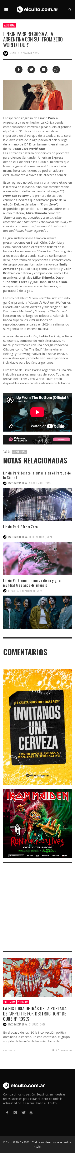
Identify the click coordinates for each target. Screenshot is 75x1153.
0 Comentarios (63, 1050)
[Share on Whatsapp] (56, 69)
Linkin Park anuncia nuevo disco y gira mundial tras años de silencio (32, 583)
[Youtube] (31, 1112)
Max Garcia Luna (18, 483)
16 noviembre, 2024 (40, 537)
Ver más (8, 1050)
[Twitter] (23, 1112)
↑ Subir (38, 1146)
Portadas (23, 1002)
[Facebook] (7, 1112)
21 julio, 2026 (37, 1024)
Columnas (9, 1002)
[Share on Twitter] (31, 69)
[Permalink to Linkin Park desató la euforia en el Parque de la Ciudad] (37, 504)
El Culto (13, 590)
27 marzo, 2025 (30, 53)
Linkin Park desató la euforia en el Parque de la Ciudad (37, 475)
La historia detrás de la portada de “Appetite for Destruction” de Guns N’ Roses (34, 1013)
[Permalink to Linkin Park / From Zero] (37, 558)
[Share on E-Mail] (44, 69)
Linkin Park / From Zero (20, 526)
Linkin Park (19, 451)
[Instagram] (15, 1112)
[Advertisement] (37, 907)
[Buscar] (6, 9)
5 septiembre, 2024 (31, 590)
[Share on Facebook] (18, 69)
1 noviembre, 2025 (40, 483)
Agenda (9, 25)
